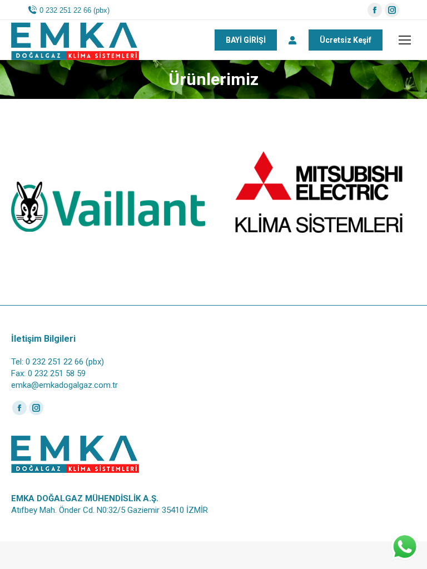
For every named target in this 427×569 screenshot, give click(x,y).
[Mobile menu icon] (405, 40)
